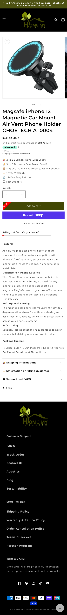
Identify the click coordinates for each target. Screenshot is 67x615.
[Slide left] (26, 104)
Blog (10, 480)
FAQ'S (11, 446)
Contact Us (15, 463)
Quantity (6, 187)
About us (13, 471)
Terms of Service (19, 537)
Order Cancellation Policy (25, 528)
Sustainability (17, 488)
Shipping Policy (18, 511)
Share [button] (9, 387)
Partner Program (19, 545)
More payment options (33, 223)
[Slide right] (40, 104)
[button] (4, 19)
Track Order (15, 454)
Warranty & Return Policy (26, 520)
